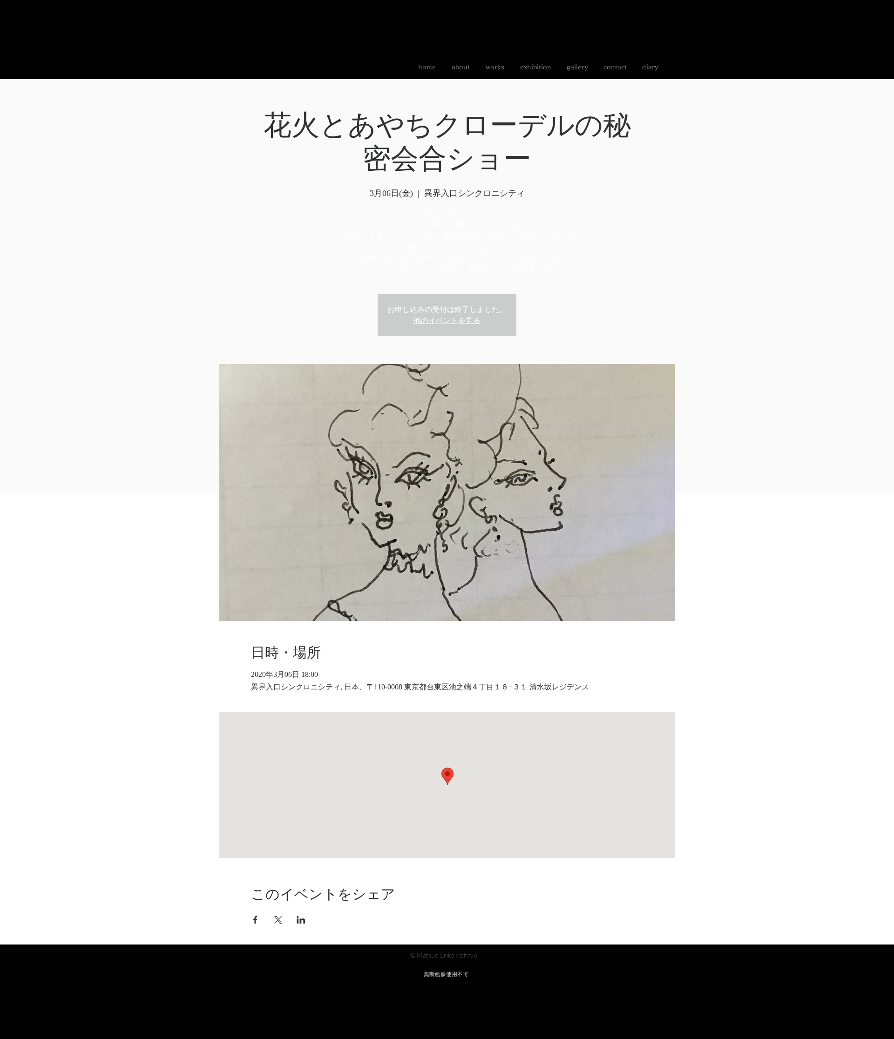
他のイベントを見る (447, 320)
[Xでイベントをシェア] (278, 920)
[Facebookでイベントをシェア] (255, 920)
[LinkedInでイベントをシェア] (301, 920)
